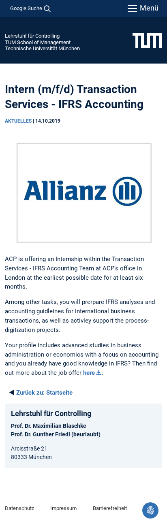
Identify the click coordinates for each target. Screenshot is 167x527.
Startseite (44, 392)
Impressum (63, 508)
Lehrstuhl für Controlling (32, 36)
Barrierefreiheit (110, 508)
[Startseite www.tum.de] (147, 40)
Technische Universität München (42, 48)
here (89, 372)
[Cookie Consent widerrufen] (150, 510)
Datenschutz (19, 508)
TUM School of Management (38, 42)
